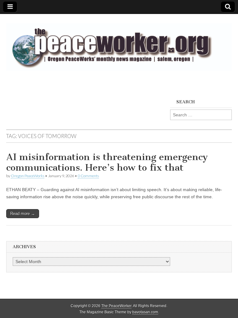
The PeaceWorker (116, 306)
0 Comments (88, 175)
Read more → (22, 213)
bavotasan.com (145, 312)
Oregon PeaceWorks (27, 175)
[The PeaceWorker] (119, 43)
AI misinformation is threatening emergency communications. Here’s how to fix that (107, 162)
